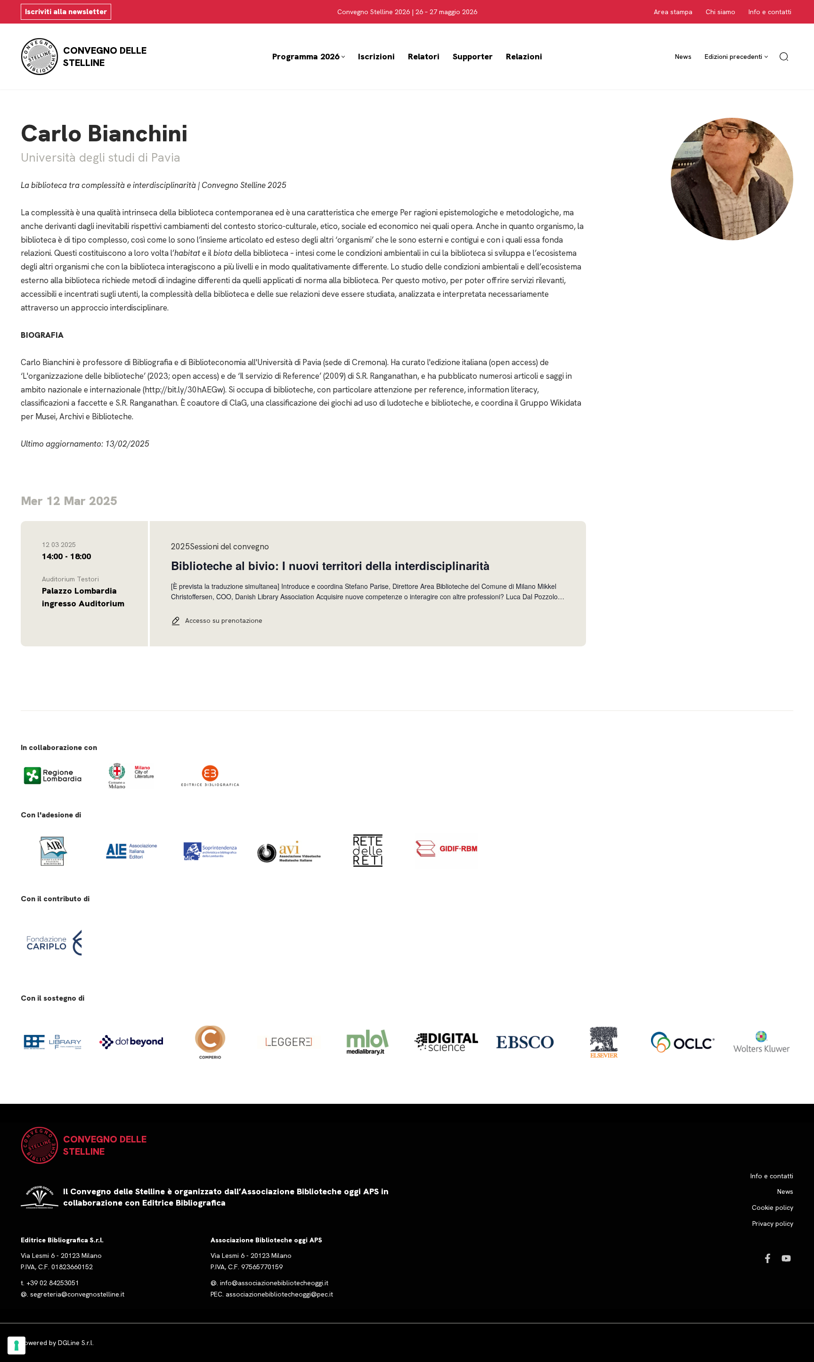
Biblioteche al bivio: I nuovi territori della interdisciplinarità (330, 565)
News (683, 56)
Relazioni (524, 56)
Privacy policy (772, 1223)
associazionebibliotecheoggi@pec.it (279, 1294)
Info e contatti (770, 12)
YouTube (786, 1258)
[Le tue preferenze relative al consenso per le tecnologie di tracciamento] (16, 1345)
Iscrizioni (376, 56)
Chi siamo (720, 12)
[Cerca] (784, 56)
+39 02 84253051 (52, 1283)
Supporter (473, 56)
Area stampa (673, 12)
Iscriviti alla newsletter (66, 11)
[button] (343, 56)
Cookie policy (772, 1207)
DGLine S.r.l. (76, 1342)
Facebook (767, 1258)
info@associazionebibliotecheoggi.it (274, 1283)
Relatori (424, 56)
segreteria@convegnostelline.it (77, 1294)
